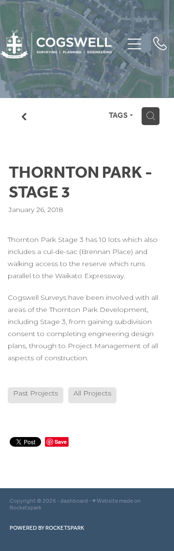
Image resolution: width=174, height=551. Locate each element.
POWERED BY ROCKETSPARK (47, 528)
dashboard (74, 501)
